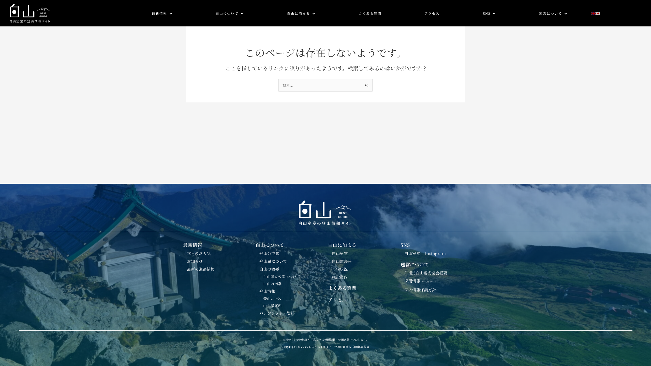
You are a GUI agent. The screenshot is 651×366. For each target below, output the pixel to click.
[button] (162, 13)
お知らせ (195, 261)
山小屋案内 (272, 305)
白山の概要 (269, 269)
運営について (550, 13)
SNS (487, 13)
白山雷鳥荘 (342, 261)
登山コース (272, 298)
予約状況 (340, 269)
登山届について (273, 261)
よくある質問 (370, 13)
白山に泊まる (298, 13)
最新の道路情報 (201, 269)
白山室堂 (340, 253)
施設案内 (340, 277)
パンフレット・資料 (277, 313)
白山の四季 (272, 283)
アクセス (432, 13)
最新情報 (159, 13)
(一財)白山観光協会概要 (425, 273)
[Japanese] (598, 13)
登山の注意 (269, 253)
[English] (593, 13)
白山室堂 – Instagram (425, 253)
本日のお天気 (199, 253)
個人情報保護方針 (420, 289)
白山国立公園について (281, 276)
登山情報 (267, 291)
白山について (227, 13)
